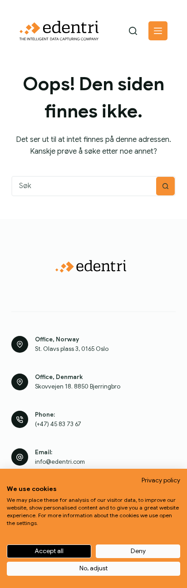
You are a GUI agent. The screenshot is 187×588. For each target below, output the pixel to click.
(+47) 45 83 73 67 (58, 424)
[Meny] (157, 30)
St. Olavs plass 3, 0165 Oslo (71, 349)
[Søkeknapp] (165, 186)
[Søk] (133, 31)
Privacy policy (161, 480)
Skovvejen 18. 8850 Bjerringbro (77, 386)
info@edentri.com (60, 462)
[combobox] (84, 186)
